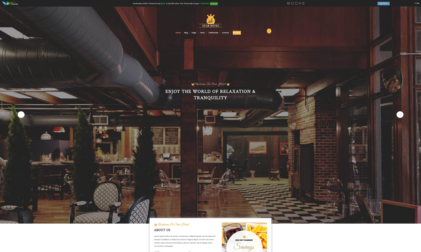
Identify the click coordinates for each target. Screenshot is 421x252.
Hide (418, 3)
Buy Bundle (213, 3)
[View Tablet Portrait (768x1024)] (296, 3)
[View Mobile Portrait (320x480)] (303, 3)
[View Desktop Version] (288, 3)
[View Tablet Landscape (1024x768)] (292, 3)
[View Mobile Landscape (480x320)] (300, 3)
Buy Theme (383, 3)
